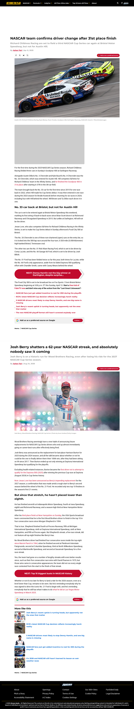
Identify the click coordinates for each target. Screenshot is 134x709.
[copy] (27, 55)
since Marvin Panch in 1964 (26, 543)
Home (17, 328)
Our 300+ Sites (91, 690)
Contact (65, 690)
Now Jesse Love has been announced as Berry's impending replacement (45, 480)
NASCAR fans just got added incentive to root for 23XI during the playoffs (48, 293)
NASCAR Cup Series (29, 328)
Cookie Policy (90, 693)
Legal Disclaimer (113, 693)
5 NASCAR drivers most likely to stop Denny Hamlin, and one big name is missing (49, 301)
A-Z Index (46, 697)
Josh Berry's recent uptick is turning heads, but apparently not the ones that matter (48, 307)
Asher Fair (17, 50)
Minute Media (14, 703)
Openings (46, 690)
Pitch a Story (19, 693)
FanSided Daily (112, 690)
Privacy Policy (48, 693)
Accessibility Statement (24, 697)
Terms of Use (68, 693)
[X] (118, 3)
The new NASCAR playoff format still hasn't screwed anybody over (46, 313)
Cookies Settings (69, 697)
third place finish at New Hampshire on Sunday (41, 515)
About (94, 3)
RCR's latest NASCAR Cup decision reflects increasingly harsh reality (46, 297)
